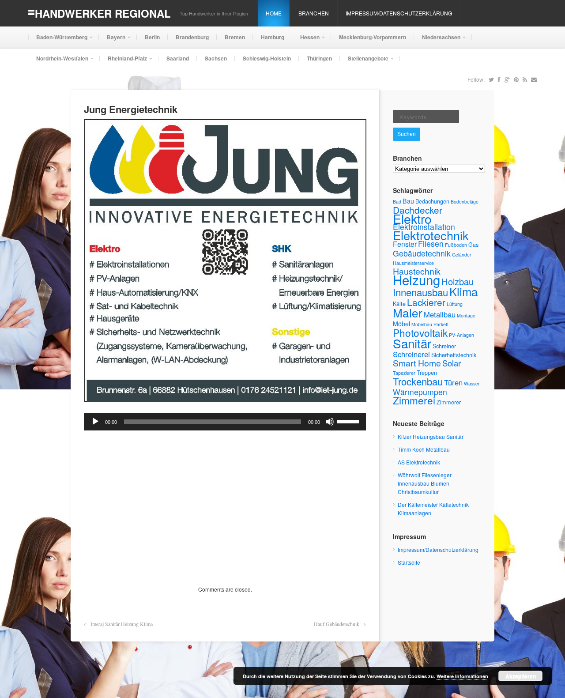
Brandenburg (192, 37)
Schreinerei (411, 354)
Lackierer (426, 302)
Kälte (399, 303)
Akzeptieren (520, 676)
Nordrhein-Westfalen (58, 61)
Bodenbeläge (464, 201)
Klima (463, 291)
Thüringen (319, 58)
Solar (451, 363)
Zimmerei (414, 400)
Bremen (235, 37)
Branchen (313, 13)
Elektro (412, 218)
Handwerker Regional (103, 13)
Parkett (440, 324)
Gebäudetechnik (422, 253)
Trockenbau (418, 381)
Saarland (177, 58)
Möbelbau (421, 324)
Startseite (409, 562)
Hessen (306, 40)
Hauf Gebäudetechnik (336, 623)
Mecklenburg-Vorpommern (372, 37)
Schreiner (444, 346)
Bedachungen (432, 201)
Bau (408, 200)
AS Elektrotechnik (419, 462)
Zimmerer (449, 402)
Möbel (401, 323)
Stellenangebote (364, 61)
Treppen (427, 372)
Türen (453, 382)
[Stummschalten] (329, 421)
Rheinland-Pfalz (123, 61)
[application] (225, 421)
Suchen (406, 134)
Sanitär (412, 343)
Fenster (405, 244)
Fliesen (431, 243)
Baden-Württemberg (57, 40)
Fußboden (456, 244)
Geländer (461, 254)
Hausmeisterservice (413, 263)
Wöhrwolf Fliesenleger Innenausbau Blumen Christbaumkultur (425, 483)
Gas (473, 244)
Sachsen (216, 58)
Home (274, 13)
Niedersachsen (437, 40)
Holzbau (457, 281)
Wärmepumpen (420, 391)
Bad (397, 201)
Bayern (112, 40)
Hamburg (272, 37)
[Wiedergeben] (95, 421)
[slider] (349, 421)
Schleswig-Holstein (267, 58)
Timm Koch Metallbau (424, 449)
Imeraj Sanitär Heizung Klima (121, 623)
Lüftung (455, 304)
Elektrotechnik (431, 235)
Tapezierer (404, 373)
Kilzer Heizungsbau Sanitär (430, 436)
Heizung (416, 279)
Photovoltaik (420, 332)
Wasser (472, 383)
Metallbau (440, 314)
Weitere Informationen (462, 676)
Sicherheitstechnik (453, 355)
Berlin (152, 37)
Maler (407, 312)
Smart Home (417, 363)
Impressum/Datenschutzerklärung (399, 13)
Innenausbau (420, 292)
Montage (466, 315)
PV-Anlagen (461, 335)
